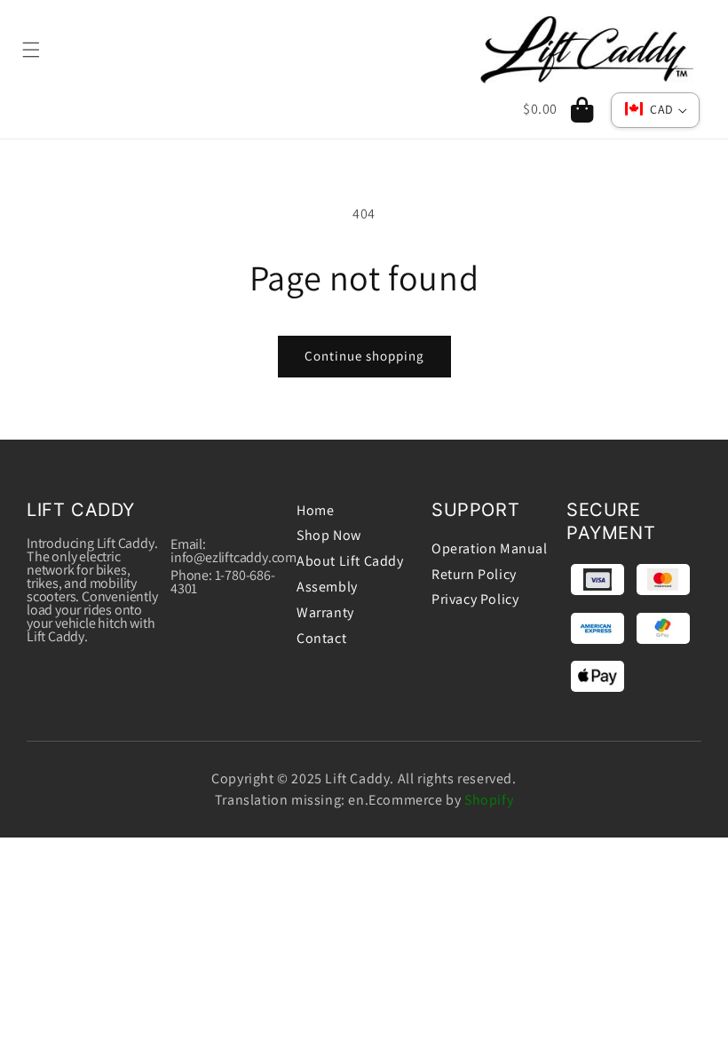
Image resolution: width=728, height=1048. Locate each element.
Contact (321, 638)
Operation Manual (489, 548)
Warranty (325, 612)
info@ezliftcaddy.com (233, 557)
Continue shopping (364, 355)
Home (315, 510)
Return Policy (474, 574)
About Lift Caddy (350, 561)
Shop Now (329, 535)
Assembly (327, 586)
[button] (37, 49)
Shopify (488, 799)
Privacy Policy (474, 599)
